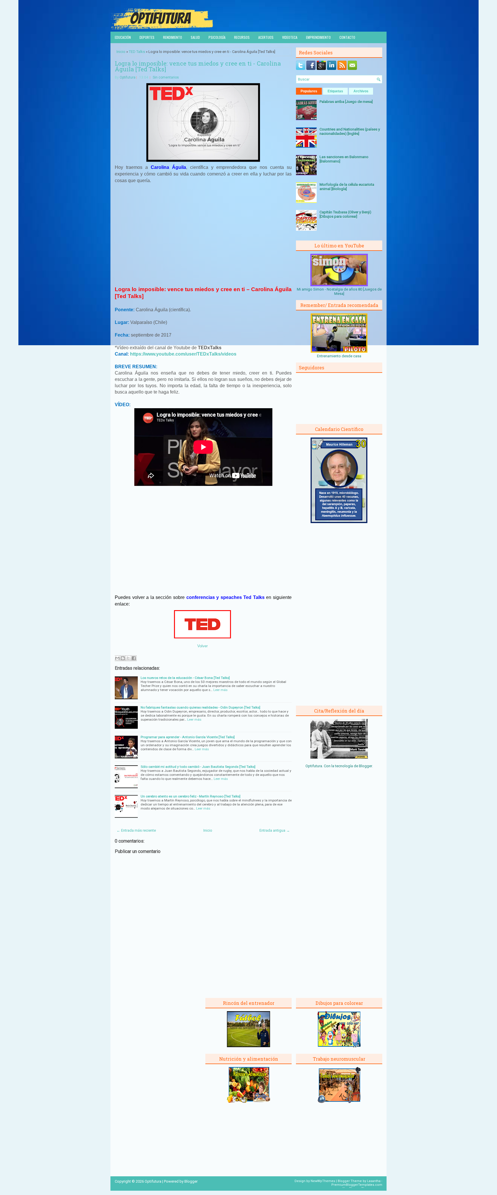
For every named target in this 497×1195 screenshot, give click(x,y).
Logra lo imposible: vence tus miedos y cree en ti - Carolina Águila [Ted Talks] (198, 66)
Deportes (146, 37)
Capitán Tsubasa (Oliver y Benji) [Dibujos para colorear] (345, 214)
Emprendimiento (318, 37)
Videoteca (289, 37)
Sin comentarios (166, 77)
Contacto (347, 37)
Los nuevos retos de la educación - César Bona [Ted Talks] (185, 678)
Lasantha (374, 1181)
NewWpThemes (323, 1181)
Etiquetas (335, 91)
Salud (195, 37)
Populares (309, 91)
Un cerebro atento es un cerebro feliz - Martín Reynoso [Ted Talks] (190, 796)
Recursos (242, 37)
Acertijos (266, 37)
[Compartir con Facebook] (134, 658)
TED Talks (137, 51)
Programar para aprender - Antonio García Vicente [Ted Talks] (188, 737)
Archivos (360, 91)
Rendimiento (172, 37)
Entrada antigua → (274, 830)
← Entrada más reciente (136, 830)
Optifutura (127, 77)
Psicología (217, 37)
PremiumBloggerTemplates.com (356, 1185)
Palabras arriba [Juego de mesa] (346, 102)
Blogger (365, 766)
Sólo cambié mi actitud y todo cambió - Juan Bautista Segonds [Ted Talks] (198, 767)
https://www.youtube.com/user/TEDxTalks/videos (183, 354)
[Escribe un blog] (123, 658)
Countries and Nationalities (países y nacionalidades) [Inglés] (350, 131)
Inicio (120, 51)
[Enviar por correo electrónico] (117, 658)
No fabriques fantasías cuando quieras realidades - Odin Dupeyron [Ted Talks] (200, 707)
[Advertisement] (203, 230)
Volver (202, 646)
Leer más (220, 690)
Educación (123, 37)
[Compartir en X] (128, 658)
